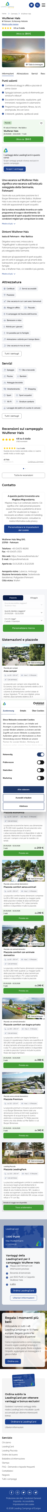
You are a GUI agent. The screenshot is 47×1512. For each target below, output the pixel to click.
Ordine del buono (10, 1454)
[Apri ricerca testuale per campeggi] (37, 5)
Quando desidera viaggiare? (15, 611)
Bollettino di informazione (13, 1459)
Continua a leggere (35, 462)
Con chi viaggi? (10, 619)
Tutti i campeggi (9, 1479)
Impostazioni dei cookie (23, 1504)
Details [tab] (23, 711)
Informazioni (8, 73)
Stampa (5, 1463)
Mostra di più (7, 224)
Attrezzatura (22, 73)
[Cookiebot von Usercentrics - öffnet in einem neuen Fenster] (33, 703)
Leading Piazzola (9, 1450)
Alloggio (34, 598)
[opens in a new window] (11, 1492)
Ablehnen (23, 806)
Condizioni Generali (32, 1498)
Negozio (6, 1475)
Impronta (17, 1501)
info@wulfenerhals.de (19, 559)
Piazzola (13, 598)
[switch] (40, 762)
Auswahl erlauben (24, 798)
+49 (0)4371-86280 (20, 548)
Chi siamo (6, 1442)
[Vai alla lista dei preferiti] (31, 5)
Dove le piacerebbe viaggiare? (16, 603)
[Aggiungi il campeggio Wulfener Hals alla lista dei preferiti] (41, 123)
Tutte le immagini (35, 65)
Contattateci (7, 1471)
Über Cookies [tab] (38, 711)
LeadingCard (8, 1446)
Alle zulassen (23, 789)
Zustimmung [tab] (8, 711)
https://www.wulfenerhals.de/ (25, 556)
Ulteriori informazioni (14, 1427)
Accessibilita (28, 1501)
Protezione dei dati (14, 1498)
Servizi (34, 73)
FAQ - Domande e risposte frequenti (18, 1467)
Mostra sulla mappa (10, 24)
